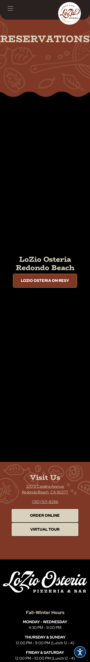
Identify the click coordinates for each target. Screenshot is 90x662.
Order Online (45, 515)
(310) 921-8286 (45, 501)
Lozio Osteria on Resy (45, 280)
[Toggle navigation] (10, 8)
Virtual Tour (45, 529)
